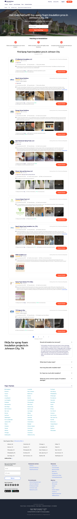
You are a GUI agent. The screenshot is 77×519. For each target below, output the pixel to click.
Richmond (52, 421)
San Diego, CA (10, 455)
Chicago (7, 432)
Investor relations (55, 489)
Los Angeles (8, 400)
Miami (6, 424)
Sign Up (69, 1)
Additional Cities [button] (8, 458)
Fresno (6, 395)
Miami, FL (57, 447)
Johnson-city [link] (14, 7)
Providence (53, 398)
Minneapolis (30, 402)
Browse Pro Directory (34, 467)
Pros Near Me (55, 473)
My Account (54, 465)
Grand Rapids (30, 400)
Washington (7, 417)
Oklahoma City (31, 434)
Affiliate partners (55, 495)
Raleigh (29, 424)
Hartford (7, 415)
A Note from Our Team (56, 475)
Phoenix (7, 391)
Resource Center (55, 469)
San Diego (7, 406)
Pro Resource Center (34, 485)
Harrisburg (53, 391)
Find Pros (31, 465)
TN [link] (9, 7)
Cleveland (29, 430)
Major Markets (9, 386)
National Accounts (33, 489)
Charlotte (29, 419)
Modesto (7, 402)
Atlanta (6, 430)
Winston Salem (31, 426)
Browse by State (18, 441)
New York (29, 415)
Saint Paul (29, 404)
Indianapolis (7, 434)
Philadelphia (53, 393)
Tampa (6, 428)
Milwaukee (53, 430)
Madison (52, 428)
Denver (6, 413)
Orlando (7, 426)
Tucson (6, 393)
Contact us (54, 491)
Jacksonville (7, 421)
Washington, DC (59, 455)
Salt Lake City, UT (43, 453)
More (22, 4)
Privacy (31, 509)
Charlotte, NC (26, 444)
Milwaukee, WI (10, 450)
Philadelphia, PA (11, 453)
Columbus (29, 432)
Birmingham (8, 389)
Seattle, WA (42, 455)
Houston (52, 413)
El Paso (52, 408)
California (35, 509)
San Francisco (8, 408)
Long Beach (7, 398)
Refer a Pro (54, 471)
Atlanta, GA (10, 444)
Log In (62, 1)
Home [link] (6, 7)
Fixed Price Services (34, 469)
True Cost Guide (55, 467)
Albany (29, 413)
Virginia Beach (54, 424)
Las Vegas (29, 411)
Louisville (29, 389)
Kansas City (30, 406)
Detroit (29, 398)
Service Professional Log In (35, 482)
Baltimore (29, 393)
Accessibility (44, 509)
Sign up (12, 478)
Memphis (52, 400)
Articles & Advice (28, 4)
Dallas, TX (57, 444)
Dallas (51, 406)
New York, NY (58, 450)
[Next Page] (48, 337)
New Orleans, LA (43, 450)
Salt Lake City (53, 417)
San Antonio (53, 415)
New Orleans (30, 391)
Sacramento (8, 404)
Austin (51, 404)
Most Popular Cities (8, 441)
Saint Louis (30, 408)
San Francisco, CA (27, 455)
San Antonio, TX (59, 453)
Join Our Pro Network (34, 484)
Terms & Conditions (45, 511)
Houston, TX (26, 447)
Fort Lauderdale (9, 419)
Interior (6, 4)
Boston (29, 395)
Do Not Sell (39, 509)
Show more (64, 89)
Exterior (11, 4)
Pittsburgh (53, 395)
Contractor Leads (33, 487)
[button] (20, 95)
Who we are (54, 484)
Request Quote (61, 71)
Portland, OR (26, 453)
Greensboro (30, 421)
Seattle (52, 426)
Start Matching (38, 30)
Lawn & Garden (17, 4)
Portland (52, 389)
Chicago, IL (42, 444)
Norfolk (52, 419)
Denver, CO (10, 447)
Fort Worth (53, 411)
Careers (53, 485)
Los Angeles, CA (43, 447)
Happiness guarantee (56, 493)
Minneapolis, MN (27, 450)
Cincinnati (29, 428)
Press (53, 487)
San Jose (7, 411)
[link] (38, 60)
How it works (54, 482)
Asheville (29, 417)
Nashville (52, 402)
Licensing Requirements (57, 477)
